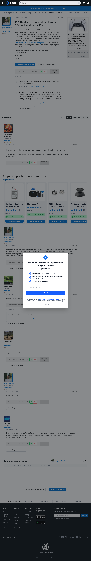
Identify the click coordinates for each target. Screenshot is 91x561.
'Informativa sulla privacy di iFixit (49, 299)
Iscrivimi (45, 293)
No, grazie (45, 304)
